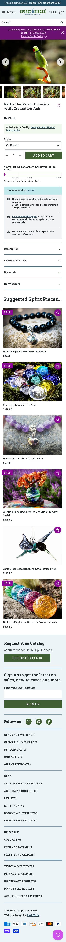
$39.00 (6, 356)
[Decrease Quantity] (7, 155)
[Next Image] (60, 62)
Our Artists (13, 756)
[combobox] (33, 22)
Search (5, 19)
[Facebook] (49, 722)
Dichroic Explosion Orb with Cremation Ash (30, 622)
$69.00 (6, 463)
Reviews (10, 798)
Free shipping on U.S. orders (20, 3)
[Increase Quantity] (20, 155)
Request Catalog (27, 658)
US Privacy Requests (20, 881)
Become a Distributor (21, 813)
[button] (57, 312)
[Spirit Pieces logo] (33, 12)
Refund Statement (18, 847)
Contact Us (13, 839)
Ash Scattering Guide (20, 791)
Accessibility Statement (23, 896)
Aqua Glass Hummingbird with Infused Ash (29, 568)
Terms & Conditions (19, 866)
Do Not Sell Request (19, 888)
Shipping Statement (19, 854)
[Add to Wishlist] (59, 105)
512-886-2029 (38, 33)
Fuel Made (33, 915)
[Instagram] (29, 722)
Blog (7, 776)
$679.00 (7, 519)
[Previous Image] (5, 62)
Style (7, 139)
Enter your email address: (19, 687)
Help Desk (11, 832)
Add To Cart (43, 155)
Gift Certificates (17, 764)
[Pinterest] (39, 722)
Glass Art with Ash (19, 734)
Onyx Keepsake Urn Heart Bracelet (24, 351)
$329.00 (7, 409)
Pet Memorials (15, 749)
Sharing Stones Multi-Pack (20, 405)
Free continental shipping (24, 216)
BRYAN (31, 190)
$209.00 (7, 627)
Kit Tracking (14, 805)
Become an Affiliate (20, 820)
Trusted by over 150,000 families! (26, 29)
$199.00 (7, 573)
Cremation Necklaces (21, 742)
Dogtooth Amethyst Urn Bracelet (23, 458)
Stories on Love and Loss (23, 783)
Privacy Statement (19, 873)
